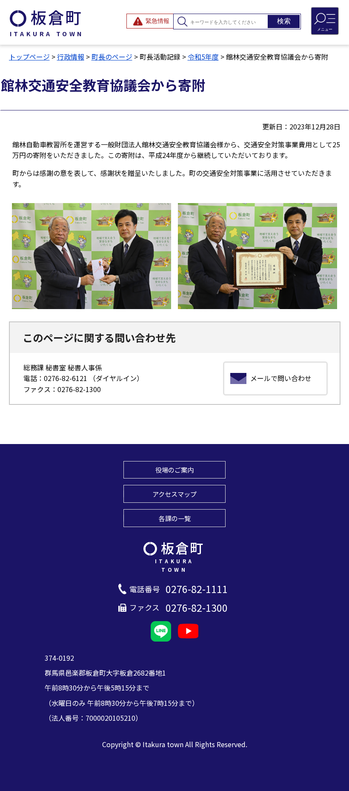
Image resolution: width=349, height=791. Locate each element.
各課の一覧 (175, 518)
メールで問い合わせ (281, 378)
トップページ (29, 57)
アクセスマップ (174, 494)
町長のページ (112, 57)
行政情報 (70, 57)
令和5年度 (203, 57)
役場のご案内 (174, 469)
